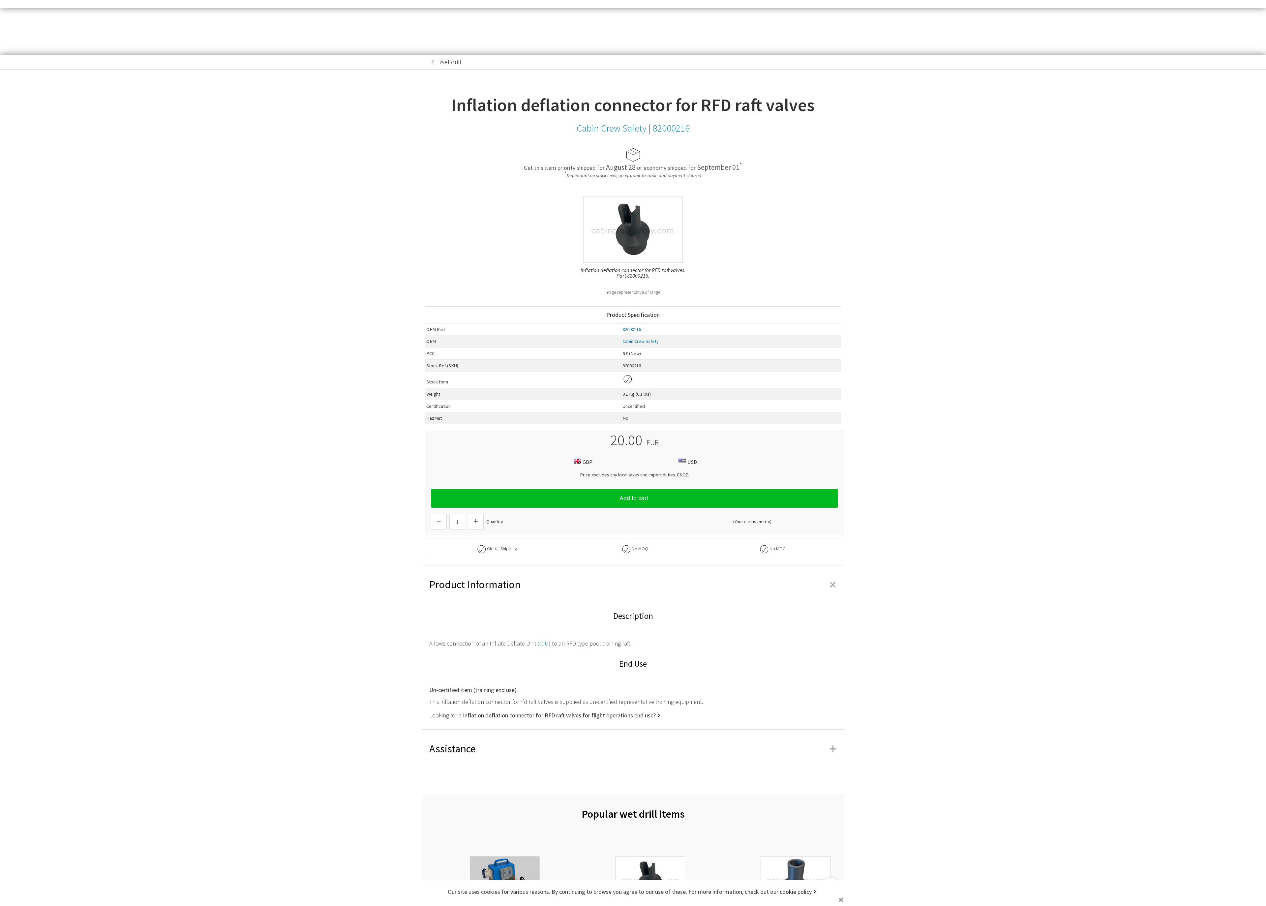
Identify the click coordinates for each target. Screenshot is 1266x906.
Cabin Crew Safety (640, 341)
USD (692, 462)
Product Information (633, 584)
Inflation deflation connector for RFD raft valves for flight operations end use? (559, 715)
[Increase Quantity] (476, 521)
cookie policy (796, 891)
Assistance (633, 748)
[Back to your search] (433, 62)
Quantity (494, 522)
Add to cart (633, 498)
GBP (587, 462)
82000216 (631, 329)
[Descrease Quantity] (439, 521)
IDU (544, 643)
